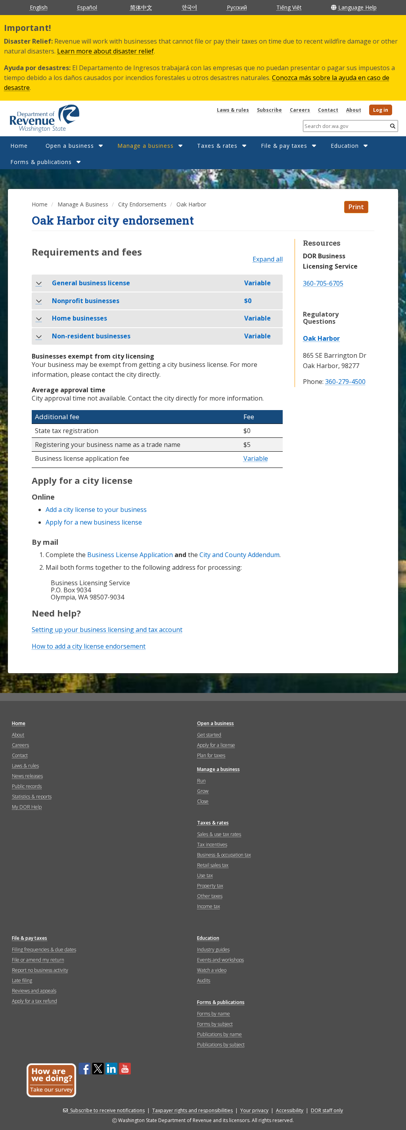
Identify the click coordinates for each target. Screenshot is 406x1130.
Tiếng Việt (288, 7)
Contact (328, 110)
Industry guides (213, 949)
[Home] (34, 115)
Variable (255, 459)
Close (203, 801)
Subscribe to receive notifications (107, 1110)
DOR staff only (327, 1110)
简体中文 (141, 7)
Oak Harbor (321, 338)
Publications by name (219, 1034)
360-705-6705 (323, 283)
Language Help (357, 7)
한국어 (189, 7)
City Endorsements (142, 204)
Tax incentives (212, 844)
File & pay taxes (284, 145)
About (353, 110)
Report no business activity (40, 970)
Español (87, 7)
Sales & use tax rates (219, 834)
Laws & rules (233, 110)
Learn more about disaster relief (105, 51)
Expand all (268, 259)
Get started (209, 734)
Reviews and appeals (34, 990)
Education (345, 145)
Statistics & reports (32, 796)
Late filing (22, 980)
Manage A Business (82, 204)
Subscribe (269, 110)
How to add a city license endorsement (89, 646)
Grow (203, 791)
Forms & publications (41, 162)
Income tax (208, 906)
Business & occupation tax (224, 854)
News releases (27, 776)
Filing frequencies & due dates (44, 949)
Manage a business (145, 145)
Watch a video (211, 970)
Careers (300, 110)
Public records (27, 786)
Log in (380, 110)
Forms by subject (215, 1024)
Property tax (210, 885)
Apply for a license (216, 745)
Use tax (205, 875)
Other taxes (209, 896)
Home (19, 145)
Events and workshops (220, 959)
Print (356, 206)
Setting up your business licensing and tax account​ (107, 629)
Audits (203, 980)
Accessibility (289, 1110)
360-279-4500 (345, 382)
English (39, 7)
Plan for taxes (211, 755)
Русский (237, 7)
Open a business (70, 145)
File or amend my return (38, 959)
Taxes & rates (217, 145)
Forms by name (213, 1013)
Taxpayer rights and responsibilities (192, 1110)
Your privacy (254, 1110)
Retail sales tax (212, 865)
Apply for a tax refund (34, 1001)
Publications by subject (221, 1044)
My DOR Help (27, 807)
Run (201, 780)
